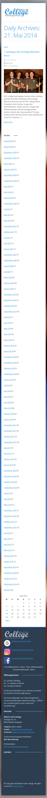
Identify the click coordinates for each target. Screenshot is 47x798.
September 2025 (10, 158)
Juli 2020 (7, 271)
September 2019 (10, 311)
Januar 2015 (8, 561)
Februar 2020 (9, 283)
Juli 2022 (7, 209)
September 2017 (10, 442)
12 (7, 610)
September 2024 (10, 181)
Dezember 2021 (10, 226)
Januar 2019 (8, 351)
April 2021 (7, 243)
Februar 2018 (9, 414)
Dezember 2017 (10, 425)
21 (18, 613)
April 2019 (7, 334)
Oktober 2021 (9, 232)
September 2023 (10, 203)
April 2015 (7, 544)
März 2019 (8, 340)
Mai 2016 (7, 499)
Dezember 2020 (10, 254)
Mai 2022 (7, 215)
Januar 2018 (8, 419)
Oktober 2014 (9, 578)
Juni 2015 (7, 533)
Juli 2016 (7, 493)
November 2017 (10, 431)
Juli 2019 (7, 317)
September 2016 (10, 487)
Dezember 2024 (10, 175)
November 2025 (10, 152)
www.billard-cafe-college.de (23, 732)
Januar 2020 (8, 289)
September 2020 (10, 260)
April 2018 (7, 402)
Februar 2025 (9, 169)
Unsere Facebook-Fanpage (22, 658)
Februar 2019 (9, 345)
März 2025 (8, 164)
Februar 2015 (9, 556)
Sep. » (7, 620)
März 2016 (8, 504)
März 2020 (8, 277)
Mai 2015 (7, 539)
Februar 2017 (9, 459)
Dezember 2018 (10, 357)
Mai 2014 (7, 590)
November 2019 (10, 300)
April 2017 (7, 453)
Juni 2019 (7, 323)
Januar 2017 (8, 465)
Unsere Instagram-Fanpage (22, 650)
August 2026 (8, 141)
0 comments (13, 66)
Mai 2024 (7, 186)
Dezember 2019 (10, 294)
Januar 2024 (8, 198)
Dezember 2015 (10, 510)
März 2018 (8, 408)
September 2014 (10, 584)
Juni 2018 (7, 391)
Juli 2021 (7, 237)
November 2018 (10, 362)
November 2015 (10, 516)
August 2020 (8, 266)
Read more (8, 122)
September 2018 (10, 374)
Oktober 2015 (9, 522)
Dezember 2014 (10, 567)
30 (29, 617)
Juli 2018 (7, 385)
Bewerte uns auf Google (21, 641)
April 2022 (7, 220)
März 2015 (8, 550)
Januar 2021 (8, 249)
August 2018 (8, 379)
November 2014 (10, 573)
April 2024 (7, 192)
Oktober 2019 (9, 306)
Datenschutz (18, 786)
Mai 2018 (7, 396)
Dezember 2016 (10, 470)
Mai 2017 (7, 448)
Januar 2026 (8, 146)
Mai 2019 (7, 328)
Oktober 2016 (9, 482)
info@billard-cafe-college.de (21, 729)
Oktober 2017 (9, 436)
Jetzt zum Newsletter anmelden (16, 746)
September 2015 (10, 527)
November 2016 (10, 476)
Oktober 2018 (9, 368)
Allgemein (9, 63)
